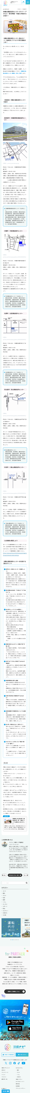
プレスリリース (5, 1072)
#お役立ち (24, 9)
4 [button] (15, 939)
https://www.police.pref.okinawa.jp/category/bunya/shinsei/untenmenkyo (15, 554)
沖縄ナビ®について (6, 1068)
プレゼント (4, 1077)
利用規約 (18, 1086)
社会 (4, 897)
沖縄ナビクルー (19, 1079)
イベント (3, 1074)
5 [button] (16, 939)
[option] (11, 928)
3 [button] (13, 939)
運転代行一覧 (4, 1079)
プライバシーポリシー (20, 1088)
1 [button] (11, 939)
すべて (4, 891)
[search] (26, 882)
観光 (4, 893)
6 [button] (18, 939)
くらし (4, 902)
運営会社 (18, 1083)
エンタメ (5, 904)
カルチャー (5, 910)
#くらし (19, 9)
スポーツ (5, 906)
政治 (4, 908)
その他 (4, 915)
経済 (4, 900)
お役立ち (5, 913)
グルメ (4, 895)
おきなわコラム (19, 1068)
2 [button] (12, 939)
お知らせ (3, 1070)
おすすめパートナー (20, 1081)
